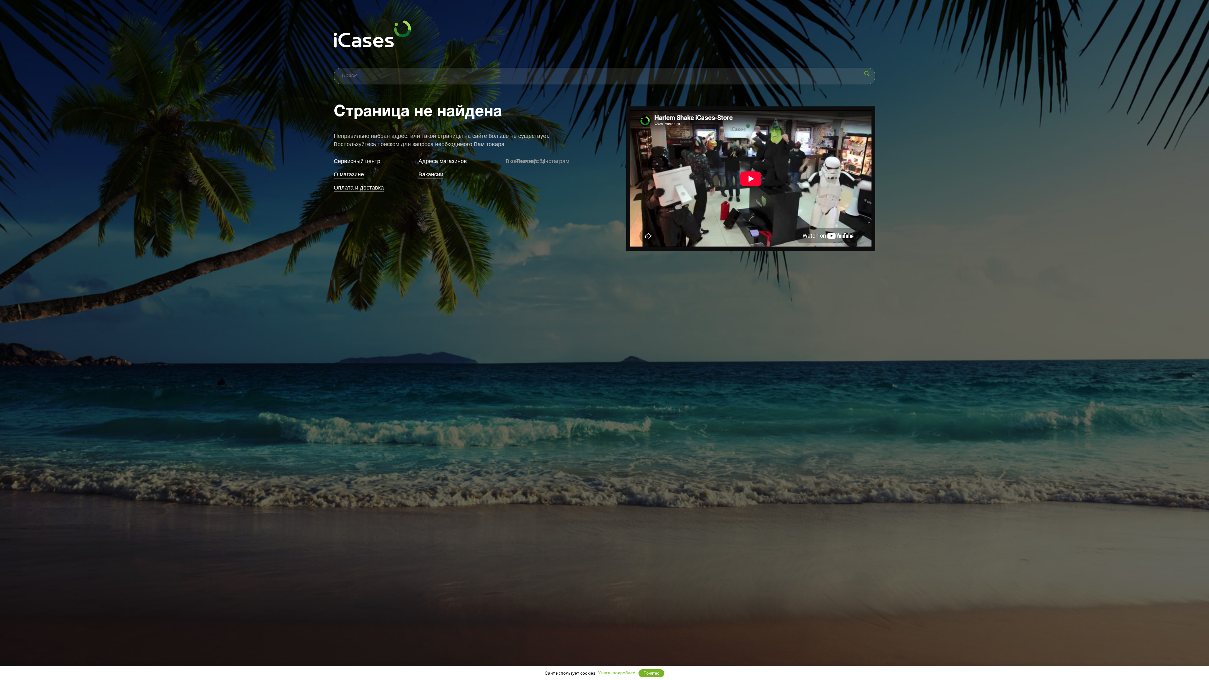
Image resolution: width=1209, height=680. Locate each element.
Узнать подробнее (616, 672)
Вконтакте (508, 161)
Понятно (651, 673)
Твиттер (519, 161)
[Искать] (867, 73)
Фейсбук (530, 161)
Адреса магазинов (442, 161)
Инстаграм (544, 161)
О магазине (349, 174)
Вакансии (430, 174)
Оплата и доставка (359, 187)
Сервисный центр (357, 161)
